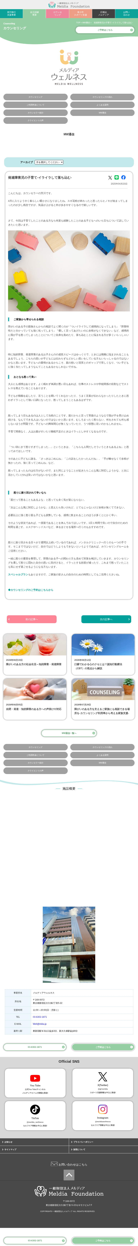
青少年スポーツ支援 (80, 13)
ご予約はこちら (103, 1240)
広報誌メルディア (103, 13)
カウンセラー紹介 (35, 113)
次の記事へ (106, 619)
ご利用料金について (35, 105)
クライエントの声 (35, 120)
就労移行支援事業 (11, 13)
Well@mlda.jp (40, 1024)
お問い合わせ (126, 13)
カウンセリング (57, 13)
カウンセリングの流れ (102, 97)
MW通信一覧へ (69, 733)
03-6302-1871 (35, 1240)
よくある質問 (102, 105)
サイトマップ (10, 1149)
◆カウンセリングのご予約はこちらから (30, 589)
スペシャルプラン (18, 574)
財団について (79, 1149)
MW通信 (102, 113)
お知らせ (8, 1142)
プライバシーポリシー (83, 1142)
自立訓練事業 (34, 13)
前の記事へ (32, 619)
